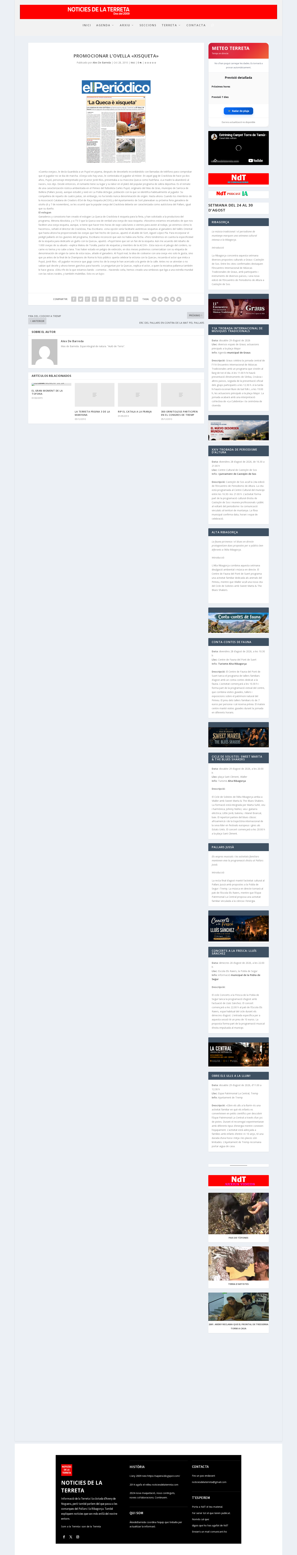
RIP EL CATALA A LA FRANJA (135, 411)
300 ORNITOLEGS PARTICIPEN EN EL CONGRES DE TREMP (179, 413)
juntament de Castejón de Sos (238, 473)
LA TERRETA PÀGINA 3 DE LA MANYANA (92, 413)
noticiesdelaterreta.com (225, 161)
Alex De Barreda (102, 62)
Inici (133, 62)
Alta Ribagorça (237, 780)
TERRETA (169, 25)
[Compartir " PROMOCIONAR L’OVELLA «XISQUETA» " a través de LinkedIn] (108, 299)
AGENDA (103, 25)
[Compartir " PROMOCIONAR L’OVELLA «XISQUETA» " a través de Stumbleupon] (121, 299)
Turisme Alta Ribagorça (232, 663)
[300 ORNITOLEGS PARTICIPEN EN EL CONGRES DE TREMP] (181, 395)
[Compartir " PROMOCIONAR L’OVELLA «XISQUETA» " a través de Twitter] (80, 299)
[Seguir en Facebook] (64, 1537)
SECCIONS (148, 25)
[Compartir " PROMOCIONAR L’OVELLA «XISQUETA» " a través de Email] (128, 299)
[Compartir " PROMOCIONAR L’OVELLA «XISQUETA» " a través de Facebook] (73, 299)
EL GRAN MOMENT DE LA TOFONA (47, 392)
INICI (87, 25)
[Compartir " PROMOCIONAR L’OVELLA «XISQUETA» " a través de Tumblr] (94, 299)
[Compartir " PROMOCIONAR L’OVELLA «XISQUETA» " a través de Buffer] (115, 299)
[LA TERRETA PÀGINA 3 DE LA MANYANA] (94, 395)
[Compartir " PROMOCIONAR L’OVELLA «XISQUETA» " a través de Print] (135, 299)
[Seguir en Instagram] (77, 1537)
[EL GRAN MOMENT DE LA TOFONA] (51, 384)
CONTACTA (196, 25)
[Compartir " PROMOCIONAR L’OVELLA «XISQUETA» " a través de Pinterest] (101, 299)
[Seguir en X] (71, 1537)
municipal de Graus (239, 352)
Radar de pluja (238, 111)
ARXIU (125, 25)
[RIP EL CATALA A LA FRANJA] (138, 395)
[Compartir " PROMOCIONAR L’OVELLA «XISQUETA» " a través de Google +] (87, 299)
